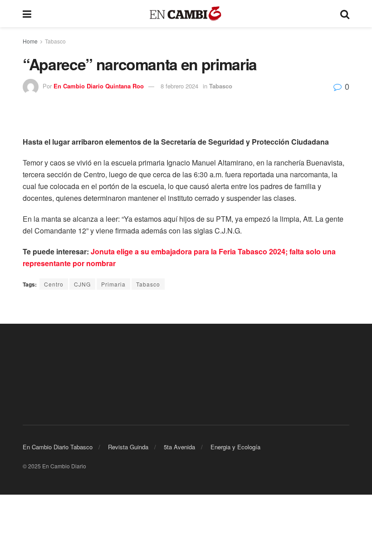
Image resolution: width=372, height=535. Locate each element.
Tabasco (55, 41)
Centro (54, 284)
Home (30, 41)
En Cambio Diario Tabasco (58, 447)
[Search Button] (344, 13)
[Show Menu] (27, 13)
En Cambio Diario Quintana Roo (99, 86)
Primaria (113, 284)
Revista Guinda (128, 447)
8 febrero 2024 (179, 86)
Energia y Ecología (235, 447)
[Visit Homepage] (185, 13)
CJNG (82, 284)
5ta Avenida (179, 447)
